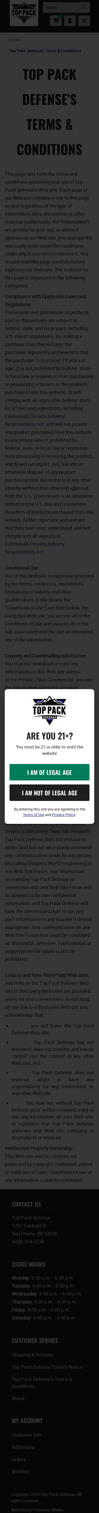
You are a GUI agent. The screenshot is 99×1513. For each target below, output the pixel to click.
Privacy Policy (63, 814)
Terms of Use (33, 814)
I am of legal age (49, 772)
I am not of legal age (49, 792)
